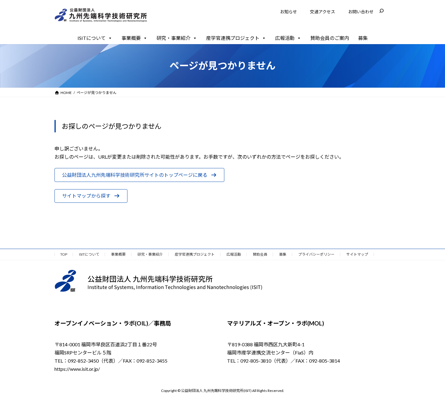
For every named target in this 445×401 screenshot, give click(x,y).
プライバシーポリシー (316, 254)
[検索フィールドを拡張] (381, 10)
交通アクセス (322, 11)
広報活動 (285, 38)
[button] (139, 175)
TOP (63, 254)
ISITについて (91, 38)
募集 (363, 38)
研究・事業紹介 (173, 38)
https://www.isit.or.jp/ (77, 369)
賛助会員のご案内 (329, 38)
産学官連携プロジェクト (232, 38)
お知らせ (288, 11)
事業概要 (131, 38)
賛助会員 (260, 254)
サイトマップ (357, 254)
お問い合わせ (361, 11)
